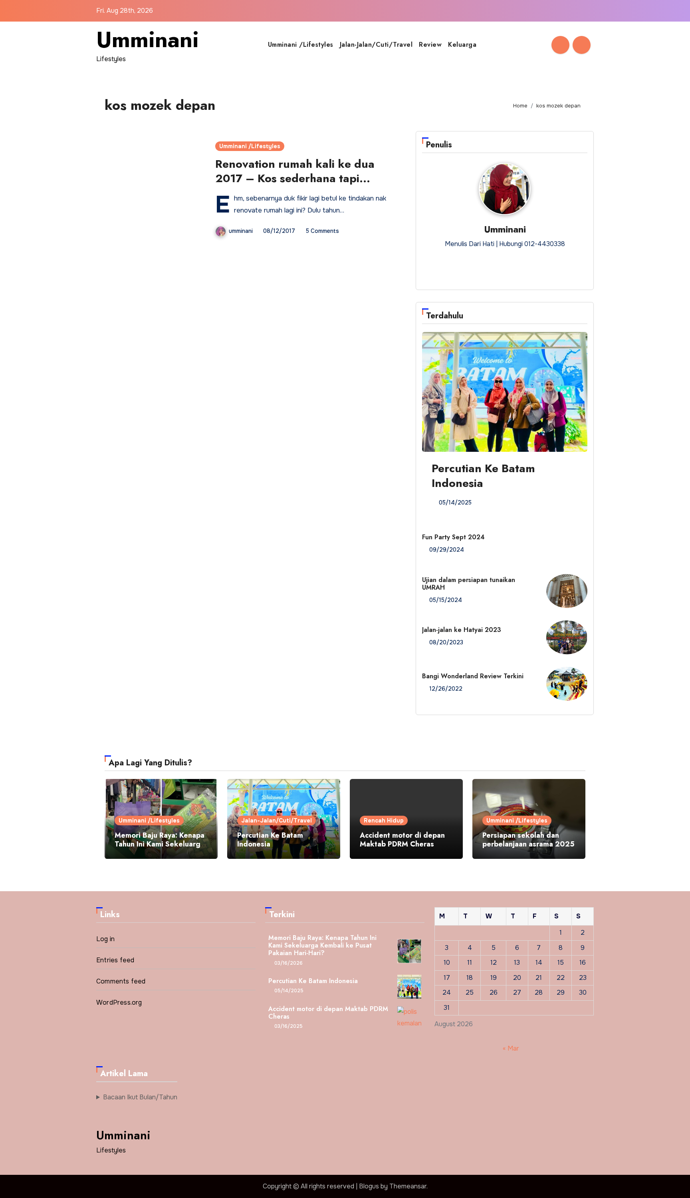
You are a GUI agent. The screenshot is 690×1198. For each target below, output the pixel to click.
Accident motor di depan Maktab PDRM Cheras (402, 839)
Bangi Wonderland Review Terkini (472, 676)
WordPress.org (119, 1002)
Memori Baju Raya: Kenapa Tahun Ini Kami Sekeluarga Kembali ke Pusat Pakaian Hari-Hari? (159, 848)
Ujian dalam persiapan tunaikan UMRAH (468, 583)
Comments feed (121, 981)
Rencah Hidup (384, 820)
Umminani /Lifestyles (300, 44)
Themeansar (407, 1186)
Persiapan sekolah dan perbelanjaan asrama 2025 (528, 839)
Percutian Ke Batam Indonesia (483, 475)
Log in (105, 939)
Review (430, 44)
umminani (241, 230)
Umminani (147, 39)
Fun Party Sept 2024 (453, 537)
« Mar (511, 1048)
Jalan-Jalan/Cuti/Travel (376, 44)
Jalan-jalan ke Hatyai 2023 (461, 629)
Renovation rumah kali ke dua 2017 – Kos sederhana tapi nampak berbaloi (295, 178)
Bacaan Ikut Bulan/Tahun (140, 1097)
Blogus (369, 1186)
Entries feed (115, 960)
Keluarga (462, 44)
